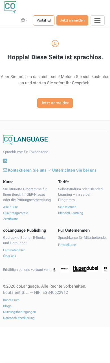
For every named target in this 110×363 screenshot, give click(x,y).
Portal (42, 20)
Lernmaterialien (14, 250)
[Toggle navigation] (98, 20)
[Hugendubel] (85, 269)
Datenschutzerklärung (19, 318)
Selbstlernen (67, 207)
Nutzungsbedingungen (19, 312)
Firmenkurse (67, 244)
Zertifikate (10, 219)
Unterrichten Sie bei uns (74, 170)
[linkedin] (5, 161)
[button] (24, 20)
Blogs (7, 306)
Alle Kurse (10, 207)
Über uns (9, 256)
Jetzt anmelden (72, 20)
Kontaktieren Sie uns (27, 170)
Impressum (11, 300)
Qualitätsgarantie (15, 213)
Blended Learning (70, 213)
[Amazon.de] (65, 269)
